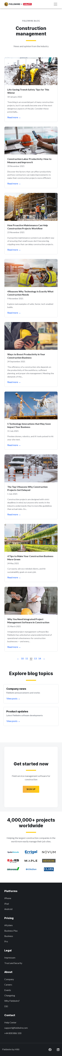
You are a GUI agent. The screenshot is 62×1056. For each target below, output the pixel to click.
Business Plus (11, 930)
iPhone (7, 898)
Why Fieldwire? (12, 1000)
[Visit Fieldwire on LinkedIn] (56, 1049)
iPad (6, 903)
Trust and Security (13, 963)
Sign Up (31, 789)
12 (31, 658)
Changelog (9, 995)
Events (7, 990)
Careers (8, 984)
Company (9, 979)
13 (35, 658)
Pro (6, 941)
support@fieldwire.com (16, 1027)
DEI (6, 1006)
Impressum (9, 957)
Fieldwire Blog (31, 21)
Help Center (10, 1022)
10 (22, 658)
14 (39, 658)
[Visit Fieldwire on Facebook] (48, 1049)
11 (26, 658)
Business (8, 936)
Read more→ (14, 117)
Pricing (9, 918)
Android (8, 909)
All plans (8, 925)
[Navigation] (55, 4)
